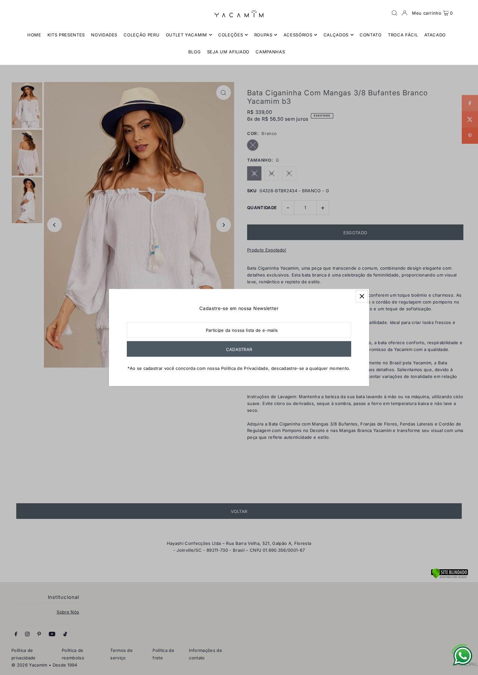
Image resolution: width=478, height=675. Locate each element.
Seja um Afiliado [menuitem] (228, 51)
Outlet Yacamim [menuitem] (186, 34)
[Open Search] (394, 13)
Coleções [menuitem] (230, 34)
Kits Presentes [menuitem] (66, 34)
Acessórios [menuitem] (298, 34)
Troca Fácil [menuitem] (403, 34)
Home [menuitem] (34, 34)
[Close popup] (361, 296)
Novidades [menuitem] (104, 34)
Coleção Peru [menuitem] (141, 34)
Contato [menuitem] (371, 34)
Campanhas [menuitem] (270, 51)
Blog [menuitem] (194, 51)
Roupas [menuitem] (263, 34)
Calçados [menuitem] (336, 34)
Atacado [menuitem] (435, 34)
